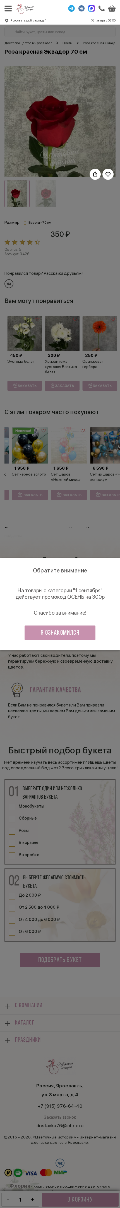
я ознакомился (60, 633)
